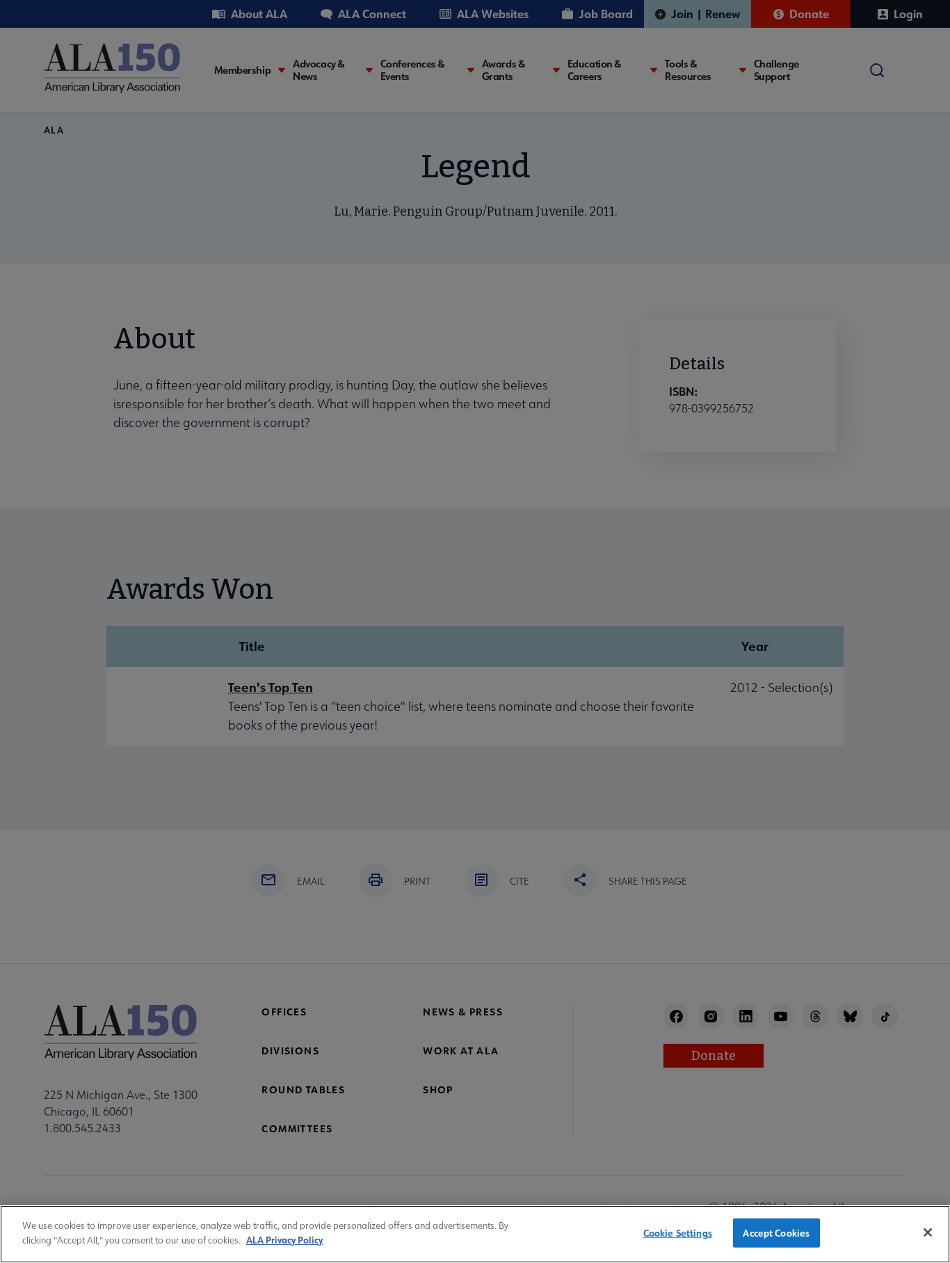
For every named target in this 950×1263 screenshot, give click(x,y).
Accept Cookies (776, 1233)
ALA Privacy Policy (284, 1239)
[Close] (927, 1232)
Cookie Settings (677, 1233)
